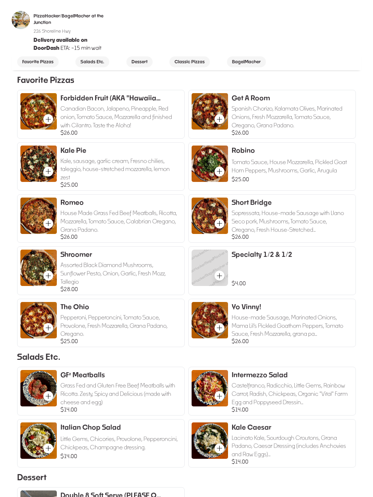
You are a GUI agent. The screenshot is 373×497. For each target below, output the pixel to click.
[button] (48, 119)
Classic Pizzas (189, 61)
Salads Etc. (92, 61)
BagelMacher (246, 61)
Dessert (139, 61)
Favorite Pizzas (38, 61)
